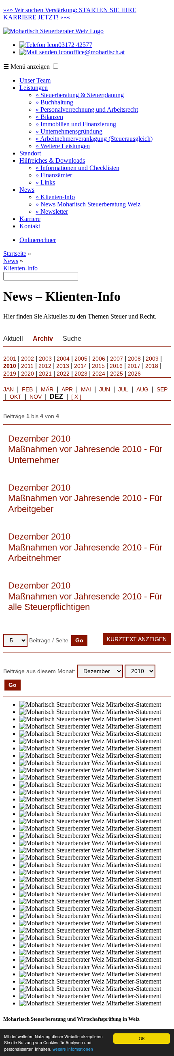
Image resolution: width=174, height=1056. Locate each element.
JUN (104, 389)
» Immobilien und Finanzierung (76, 124)
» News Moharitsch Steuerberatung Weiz (88, 204)
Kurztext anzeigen (137, 639)
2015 (98, 366)
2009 (152, 358)
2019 (9, 373)
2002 (27, 358)
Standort (30, 153)
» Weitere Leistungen (63, 145)
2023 (80, 373)
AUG (142, 389)
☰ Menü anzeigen (26, 66)
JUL (123, 389)
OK (142, 1038)
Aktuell (13, 338)
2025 (116, 373)
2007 (116, 358)
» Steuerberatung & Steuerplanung (80, 94)
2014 (80, 366)
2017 (133, 366)
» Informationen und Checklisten (77, 167)
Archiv (43, 338)
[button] (55, 66)
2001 (9, 358)
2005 (80, 358)
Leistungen (33, 87)
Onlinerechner (37, 239)
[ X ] (76, 396)
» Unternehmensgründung (69, 131)
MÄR (47, 389)
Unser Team (35, 80)
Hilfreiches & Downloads (52, 160)
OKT (15, 396)
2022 (63, 373)
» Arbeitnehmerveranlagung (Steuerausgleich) (94, 138)
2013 (62, 366)
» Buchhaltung (54, 102)
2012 (44, 366)
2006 (98, 358)
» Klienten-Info (55, 196)
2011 (27, 366)
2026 (134, 373)
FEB (27, 389)
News (26, 189)
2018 (151, 366)
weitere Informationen (73, 1049)
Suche (72, 338)
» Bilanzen (49, 116)
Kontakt (29, 226)
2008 (134, 358)
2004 (63, 358)
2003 (45, 358)
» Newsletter (52, 211)
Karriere (29, 218)
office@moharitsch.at (97, 52)
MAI (86, 389)
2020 (27, 373)
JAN (8, 389)
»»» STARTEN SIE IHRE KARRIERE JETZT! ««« (69, 13)
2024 (98, 373)
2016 (116, 366)
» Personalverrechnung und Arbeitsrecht (87, 109)
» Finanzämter (54, 175)
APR (67, 389)
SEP (162, 389)
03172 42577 (75, 44)
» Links (45, 182)
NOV (36, 396)
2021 (45, 373)
